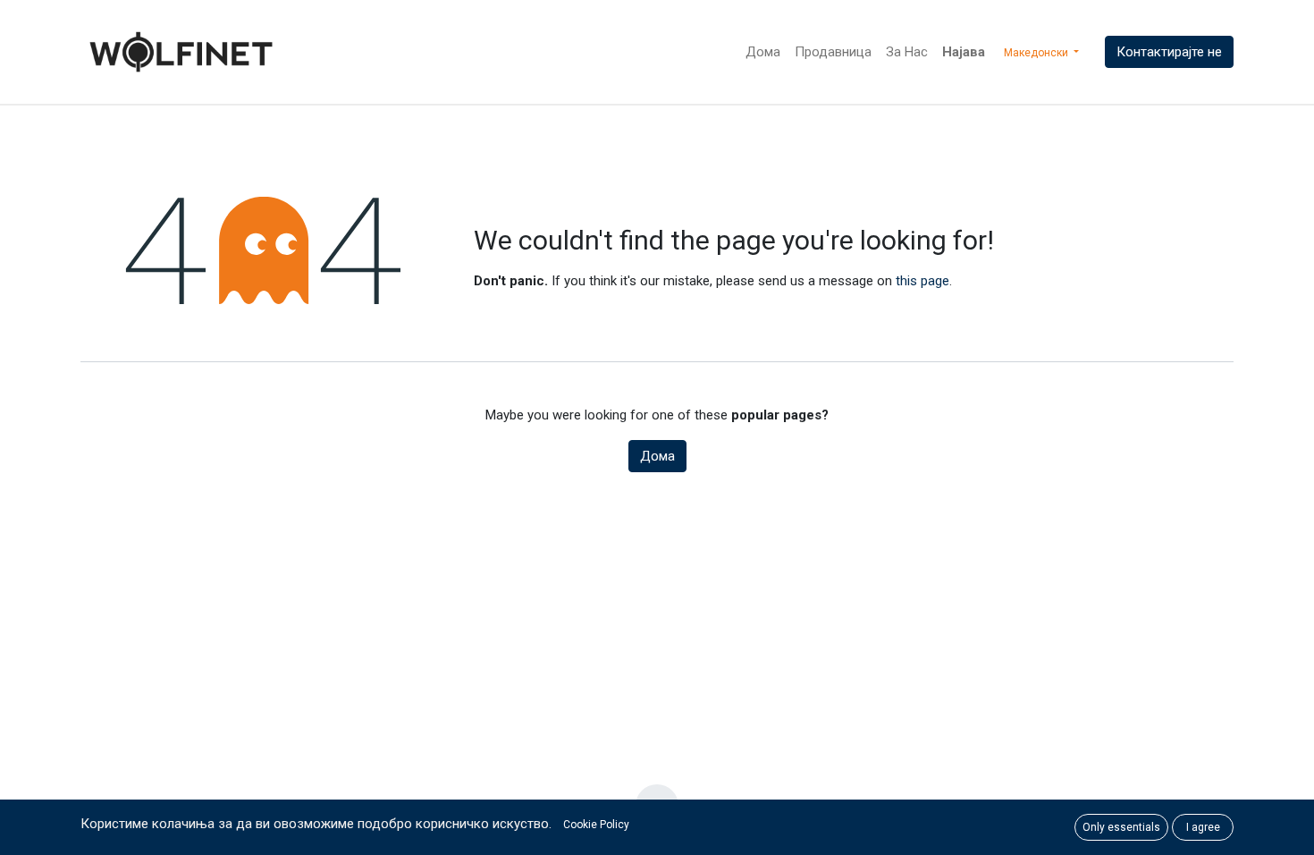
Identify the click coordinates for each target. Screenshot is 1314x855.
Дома (657, 456)
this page (922, 281)
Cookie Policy (596, 824)
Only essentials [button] (1121, 827)
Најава (963, 52)
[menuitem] (763, 52)
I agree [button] (1203, 827)
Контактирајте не (1169, 52)
